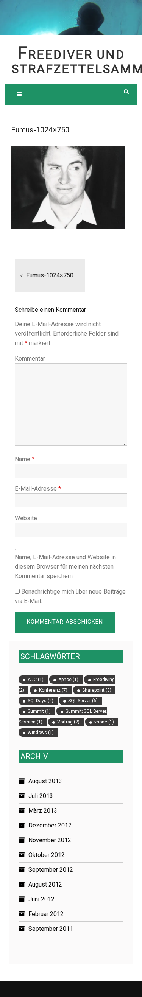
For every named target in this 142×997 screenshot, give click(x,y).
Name (24, 459)
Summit (39, 711)
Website (26, 518)
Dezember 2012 (50, 825)
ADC (36, 679)
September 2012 (50, 869)
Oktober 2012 (46, 855)
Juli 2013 (40, 795)
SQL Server (83, 700)
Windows (41, 732)
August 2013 (45, 781)
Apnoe (68, 679)
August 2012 (45, 884)
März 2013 (42, 810)
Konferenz (53, 690)
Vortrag (68, 722)
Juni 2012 (41, 899)
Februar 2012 (46, 914)
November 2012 (49, 840)
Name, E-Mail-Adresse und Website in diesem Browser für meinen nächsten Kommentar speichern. (65, 567)
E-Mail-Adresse (38, 488)
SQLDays (40, 700)
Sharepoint (96, 690)
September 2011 (50, 928)
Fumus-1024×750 (49, 275)
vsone (104, 722)
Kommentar (30, 358)
